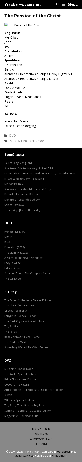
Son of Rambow (14, 205)
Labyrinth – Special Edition (20, 316)
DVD (12, 135)
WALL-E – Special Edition (19, 400)
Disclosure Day (13, 184)
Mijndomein (59, 455)
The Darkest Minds (15, 342)
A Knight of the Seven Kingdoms (23, 258)
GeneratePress (24, 455)
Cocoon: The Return (16, 384)
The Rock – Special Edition (20, 374)
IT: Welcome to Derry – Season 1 (24, 179)
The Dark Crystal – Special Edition (24, 321)
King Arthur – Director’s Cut (21, 416)
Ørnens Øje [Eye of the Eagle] (22, 210)
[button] (58, 4)
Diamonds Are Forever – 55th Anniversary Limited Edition (39, 173)
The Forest (10, 331)
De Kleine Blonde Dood (18, 369)
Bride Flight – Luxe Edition (20, 379)
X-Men (8, 395)
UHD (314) (41, 444)
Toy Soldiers (12, 326)
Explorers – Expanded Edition (22, 199)
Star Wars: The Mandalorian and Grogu (28, 189)
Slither (8, 237)
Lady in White (12, 263)
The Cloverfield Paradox (19, 305)
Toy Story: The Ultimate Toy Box (24, 405)
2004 (12, 141)
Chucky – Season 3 (15, 311)
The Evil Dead (12, 279)
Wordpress (63, 452)
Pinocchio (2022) (14, 247)
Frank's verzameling (23, 4)
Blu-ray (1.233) (41, 428)
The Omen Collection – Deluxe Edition (27, 300)
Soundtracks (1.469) (41, 439)
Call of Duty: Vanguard (18, 163)
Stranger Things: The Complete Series (27, 273)
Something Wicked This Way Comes (26, 347)
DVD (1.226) (41, 434)
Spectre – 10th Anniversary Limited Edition (30, 168)
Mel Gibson (37, 141)
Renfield (9, 242)
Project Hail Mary (14, 232)
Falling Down (12, 268)
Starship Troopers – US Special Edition (27, 411)
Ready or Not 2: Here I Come (22, 337)
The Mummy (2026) (16, 252)
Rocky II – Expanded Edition (21, 194)
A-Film (22, 141)
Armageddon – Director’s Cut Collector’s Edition (33, 390)
